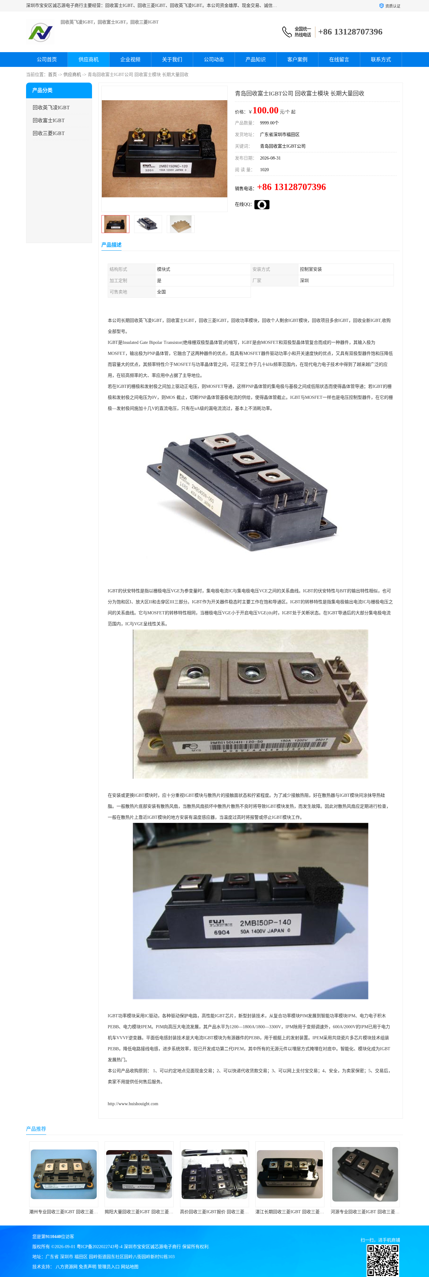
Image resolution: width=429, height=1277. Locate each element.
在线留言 (339, 59)
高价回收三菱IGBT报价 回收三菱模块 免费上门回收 (230, 1211)
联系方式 (381, 59)
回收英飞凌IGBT (51, 107)
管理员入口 (109, 1266)
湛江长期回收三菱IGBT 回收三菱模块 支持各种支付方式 (310, 1211)
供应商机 (89, 59)
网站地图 (129, 1266)
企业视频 (130, 59)
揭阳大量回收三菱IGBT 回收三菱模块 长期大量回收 (155, 1211)
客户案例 (297, 59)
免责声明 (87, 1266)
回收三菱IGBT (49, 133)
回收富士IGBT (49, 120)
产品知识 (256, 59)
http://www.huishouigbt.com (133, 1103)
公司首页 (47, 59)
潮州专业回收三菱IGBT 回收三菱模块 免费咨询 (75, 1211)
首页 (52, 74)
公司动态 (214, 59)
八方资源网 (67, 1266)
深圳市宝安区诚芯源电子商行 (152, 1246)
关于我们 (172, 59)
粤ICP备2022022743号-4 (99, 1246)
